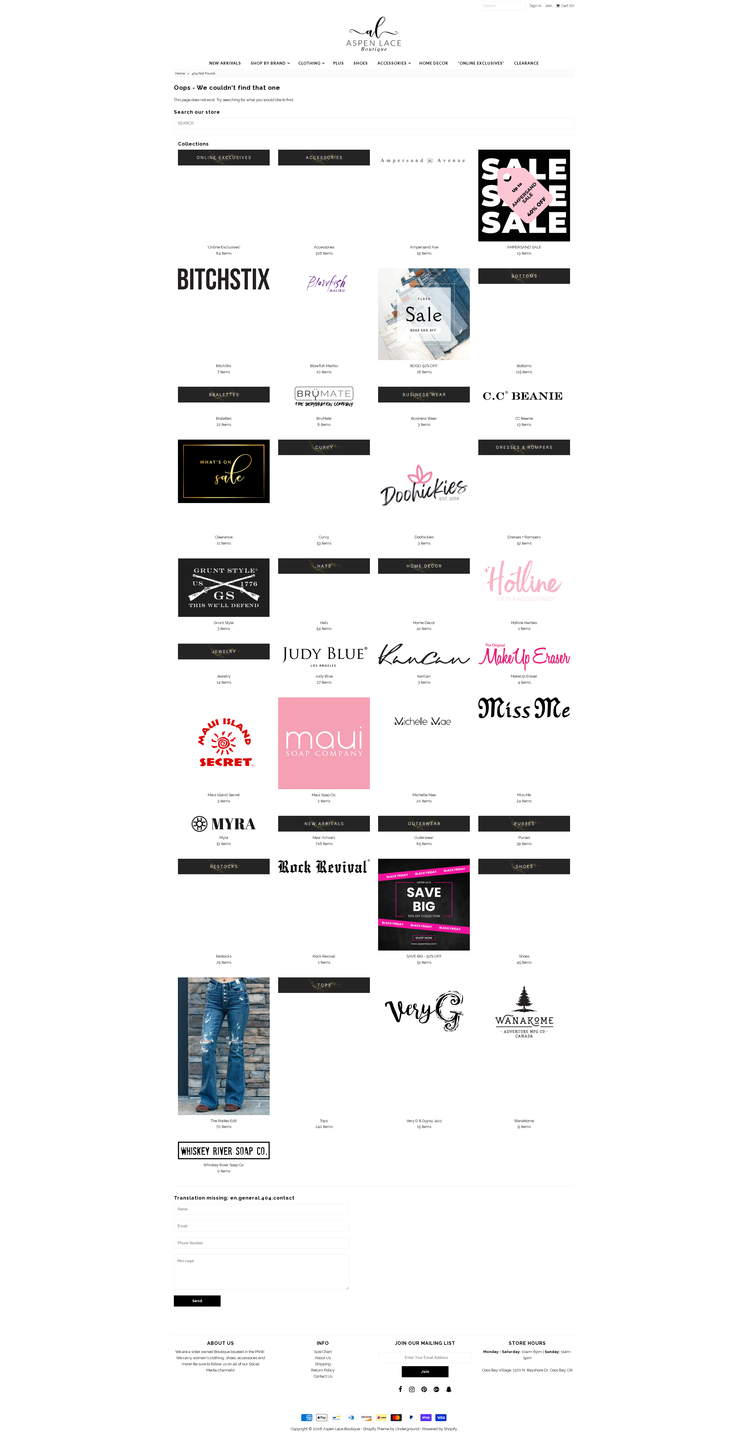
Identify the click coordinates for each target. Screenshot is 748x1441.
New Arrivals (225, 63)
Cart (567, 6)
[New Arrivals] (324, 823)
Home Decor (433, 63)
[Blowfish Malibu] (324, 286)
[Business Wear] (424, 394)
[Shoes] (524, 866)
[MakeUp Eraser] (524, 657)
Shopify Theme (376, 1429)
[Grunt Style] (224, 587)
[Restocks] (224, 866)
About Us (323, 1358)
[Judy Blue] (324, 656)
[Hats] (324, 566)
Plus (338, 63)
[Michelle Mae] (424, 721)
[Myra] (224, 824)
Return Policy (323, 1370)
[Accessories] (324, 157)
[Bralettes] (224, 394)
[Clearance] (224, 471)
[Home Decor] (424, 566)
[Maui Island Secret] (224, 742)
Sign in (535, 6)
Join (548, 6)
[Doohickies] (424, 485)
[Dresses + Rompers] (524, 447)
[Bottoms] (524, 276)
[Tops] (324, 985)
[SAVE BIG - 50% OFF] (424, 905)
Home (180, 73)
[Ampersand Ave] (424, 157)
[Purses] (524, 823)
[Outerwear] (424, 823)
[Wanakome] (524, 1011)
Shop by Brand (268, 63)
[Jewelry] (224, 651)
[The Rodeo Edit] (224, 1046)
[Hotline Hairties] (524, 581)
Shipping (323, 1364)
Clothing (309, 63)
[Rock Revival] (324, 866)
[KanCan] (424, 654)
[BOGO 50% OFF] (424, 314)
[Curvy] (324, 447)
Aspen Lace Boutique (341, 1429)
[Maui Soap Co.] (324, 743)
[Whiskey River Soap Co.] (224, 1150)
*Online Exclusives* (481, 63)
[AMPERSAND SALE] (524, 195)
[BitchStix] (224, 279)
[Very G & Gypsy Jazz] (424, 1008)
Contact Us (323, 1376)
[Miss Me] (524, 707)
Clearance (526, 63)
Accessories (392, 63)
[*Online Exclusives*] (224, 157)
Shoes (361, 63)
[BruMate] (324, 400)
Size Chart (323, 1352)
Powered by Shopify (439, 1429)
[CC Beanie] (524, 397)
